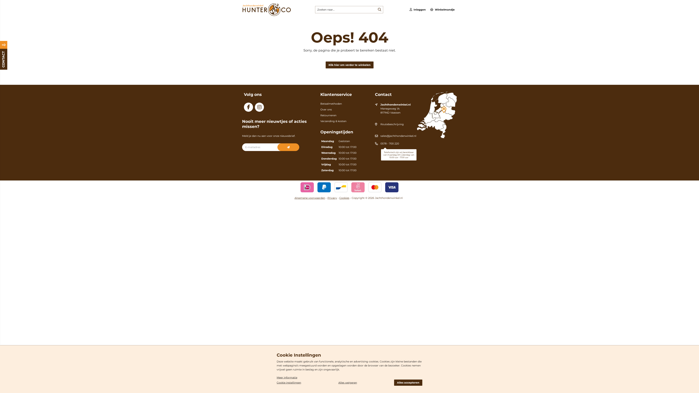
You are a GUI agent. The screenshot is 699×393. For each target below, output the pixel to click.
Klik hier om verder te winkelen (350, 65)
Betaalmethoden (331, 103)
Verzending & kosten (333, 121)
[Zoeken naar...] (379, 9)
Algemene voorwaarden (310, 198)
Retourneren (328, 115)
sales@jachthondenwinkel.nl (398, 136)
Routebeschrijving (392, 124)
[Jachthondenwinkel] (266, 15)
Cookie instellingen (289, 382)
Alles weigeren (347, 382)
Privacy (332, 198)
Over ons (326, 109)
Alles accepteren (408, 382)
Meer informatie (287, 377)
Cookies (344, 198)
